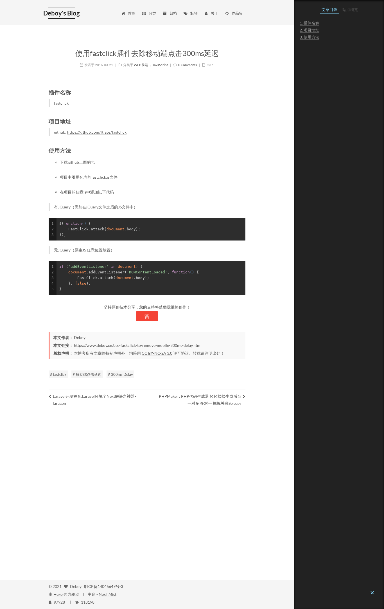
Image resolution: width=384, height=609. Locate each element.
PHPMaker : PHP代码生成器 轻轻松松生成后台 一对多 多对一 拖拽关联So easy (200, 400)
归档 (173, 13)
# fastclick (58, 374)
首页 (131, 13)
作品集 (237, 13)
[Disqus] (147, 494)
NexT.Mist (107, 594)
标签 (194, 13)
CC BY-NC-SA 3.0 (157, 353)
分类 (152, 13)
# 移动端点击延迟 (87, 374)
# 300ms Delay (120, 374)
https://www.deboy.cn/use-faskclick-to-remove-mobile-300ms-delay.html (138, 345)
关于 (214, 13)
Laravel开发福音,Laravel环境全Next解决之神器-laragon (94, 400)
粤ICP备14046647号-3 (103, 586)
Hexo (58, 594)
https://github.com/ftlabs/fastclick (97, 132)
